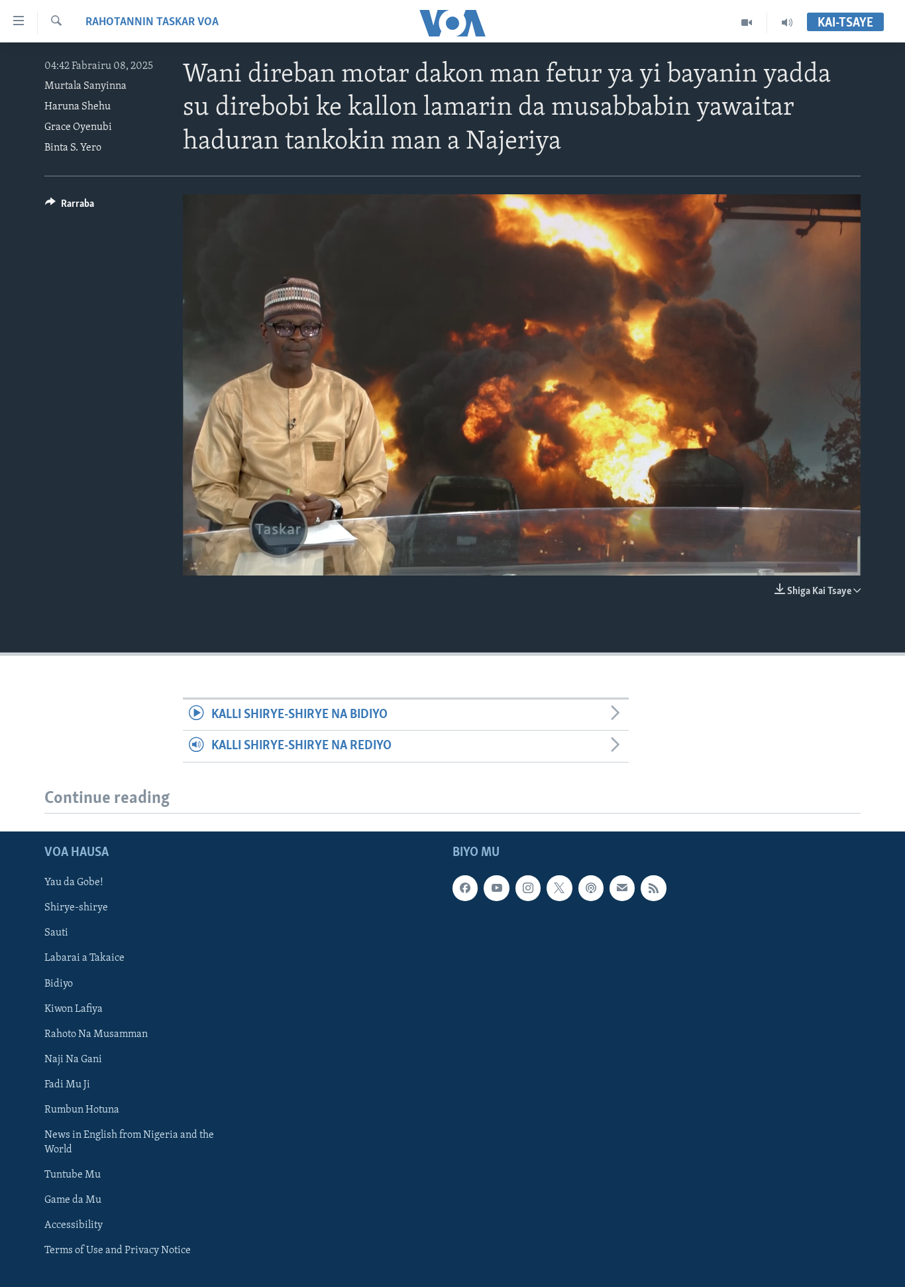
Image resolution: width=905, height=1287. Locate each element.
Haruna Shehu (77, 106)
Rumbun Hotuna (81, 1109)
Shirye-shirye (76, 907)
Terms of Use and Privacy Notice (117, 1250)
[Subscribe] (622, 887)
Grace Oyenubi (78, 127)
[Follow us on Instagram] (528, 887)
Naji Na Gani (73, 1059)
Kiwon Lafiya (73, 1008)
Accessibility (73, 1225)
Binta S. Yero (72, 148)
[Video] (747, 22)
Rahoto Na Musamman (96, 1033)
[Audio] (787, 22)
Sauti (56, 933)
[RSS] (653, 887)
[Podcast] (591, 887)
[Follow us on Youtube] (496, 887)
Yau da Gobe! (73, 882)
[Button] (69, 206)
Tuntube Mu (72, 1174)
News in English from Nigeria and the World (129, 1141)
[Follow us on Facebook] (465, 887)
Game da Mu (72, 1200)
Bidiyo (58, 983)
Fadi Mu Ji (67, 1084)
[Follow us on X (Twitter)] (559, 887)
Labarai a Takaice (84, 958)
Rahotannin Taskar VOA (152, 23)
